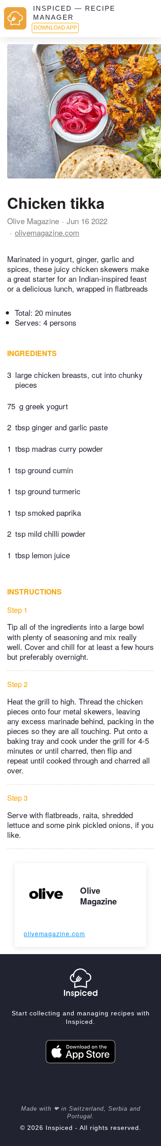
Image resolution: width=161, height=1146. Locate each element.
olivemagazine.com (47, 232)
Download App (55, 28)
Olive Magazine (33, 220)
